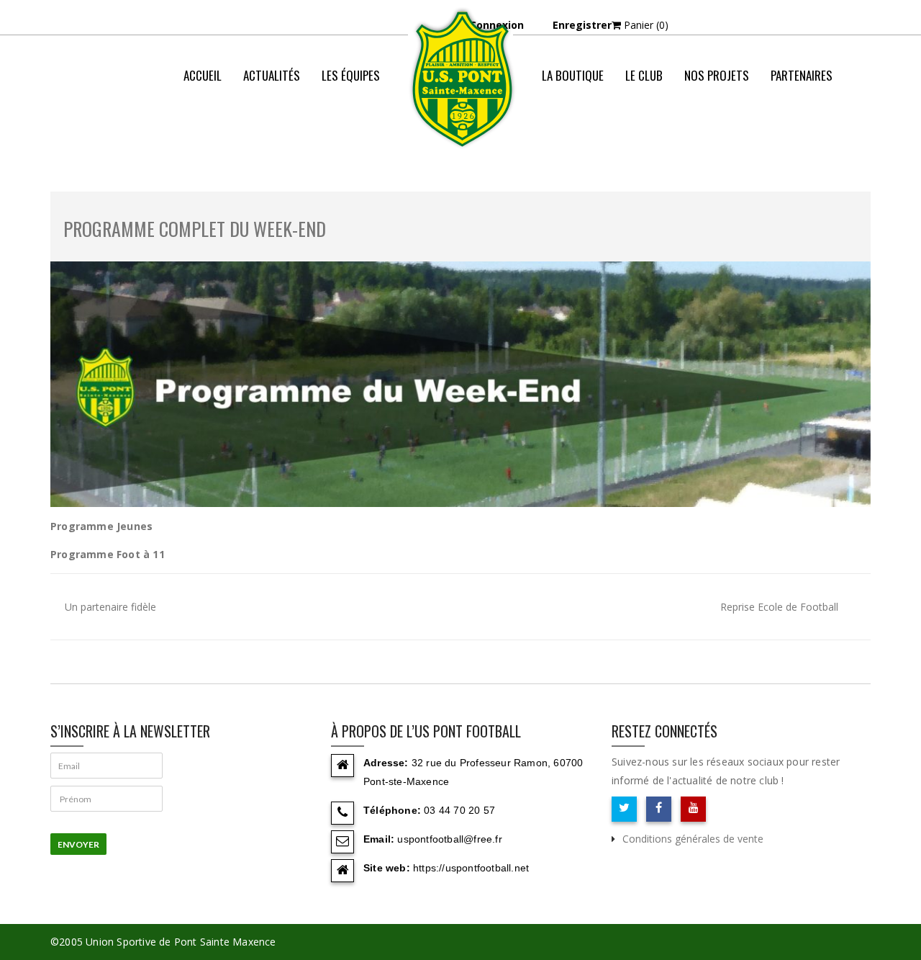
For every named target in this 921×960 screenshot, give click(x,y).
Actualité (650, 133)
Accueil (202, 75)
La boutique (573, 75)
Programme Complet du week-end (194, 229)
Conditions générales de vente (692, 838)
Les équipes (351, 75)
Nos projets (716, 75)
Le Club (644, 75)
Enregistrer (582, 25)
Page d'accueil (575, 133)
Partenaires (801, 75)
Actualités (271, 75)
